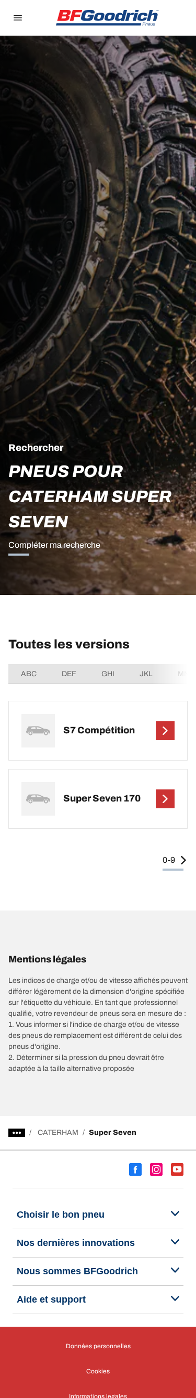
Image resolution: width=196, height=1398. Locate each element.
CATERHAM (58, 1132)
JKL (146, 674)
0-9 (169, 859)
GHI (107, 674)
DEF (69, 674)
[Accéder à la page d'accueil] (107, 17)
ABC (29, 674)
